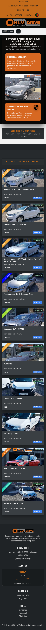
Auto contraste (14, 15)
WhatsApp (23, 616)
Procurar (23, 137)
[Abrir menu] (18, 31)
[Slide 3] (39, 98)
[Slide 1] (35, 98)
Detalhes (37, 198)
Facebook (23, 613)
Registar (29, 15)
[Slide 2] (37, 98)
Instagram (23, 610)
